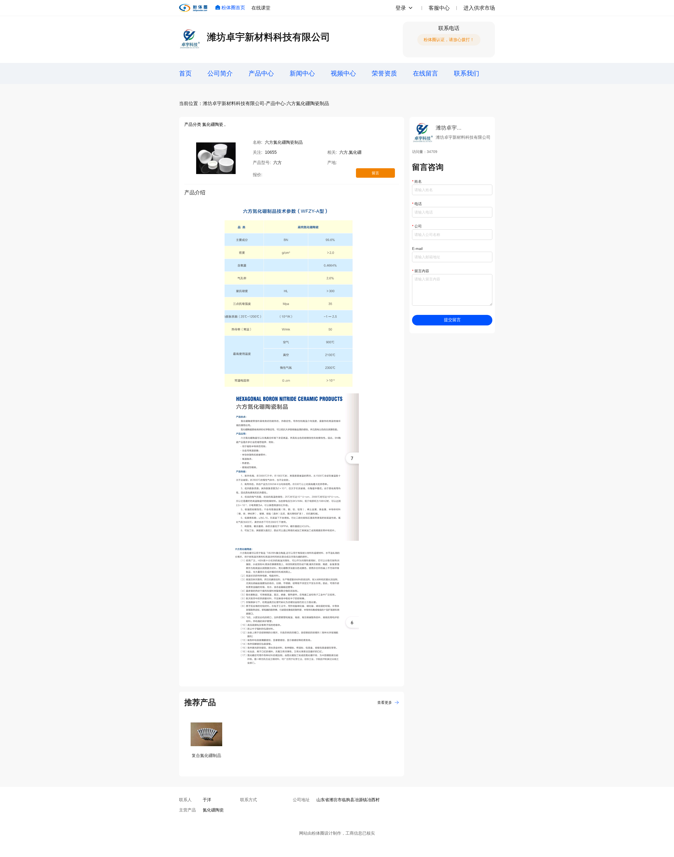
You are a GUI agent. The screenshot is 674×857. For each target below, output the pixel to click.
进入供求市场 (479, 8)
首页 (185, 73)
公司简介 (220, 73)
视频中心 (343, 73)
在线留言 (425, 73)
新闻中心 (302, 73)
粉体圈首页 (233, 7)
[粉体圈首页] (193, 8)
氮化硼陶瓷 (213, 810)
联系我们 (466, 73)
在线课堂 (260, 8)
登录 (400, 8)
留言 (375, 173)
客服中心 (439, 8)
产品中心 (261, 73)
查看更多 (384, 702)
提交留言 (452, 320)
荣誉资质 (384, 73)
